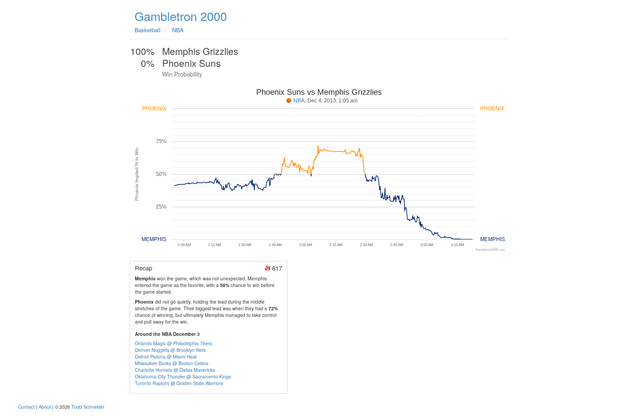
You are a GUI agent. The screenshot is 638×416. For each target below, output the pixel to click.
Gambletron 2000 (181, 16)
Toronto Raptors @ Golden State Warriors (179, 383)
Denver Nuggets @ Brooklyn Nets (170, 350)
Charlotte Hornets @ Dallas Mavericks (175, 369)
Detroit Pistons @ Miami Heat (166, 356)
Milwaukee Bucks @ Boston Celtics (171, 363)
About (45, 406)
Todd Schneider (88, 406)
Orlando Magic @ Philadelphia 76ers (173, 343)
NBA (299, 100)
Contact (26, 406)
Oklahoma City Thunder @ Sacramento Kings (183, 376)
